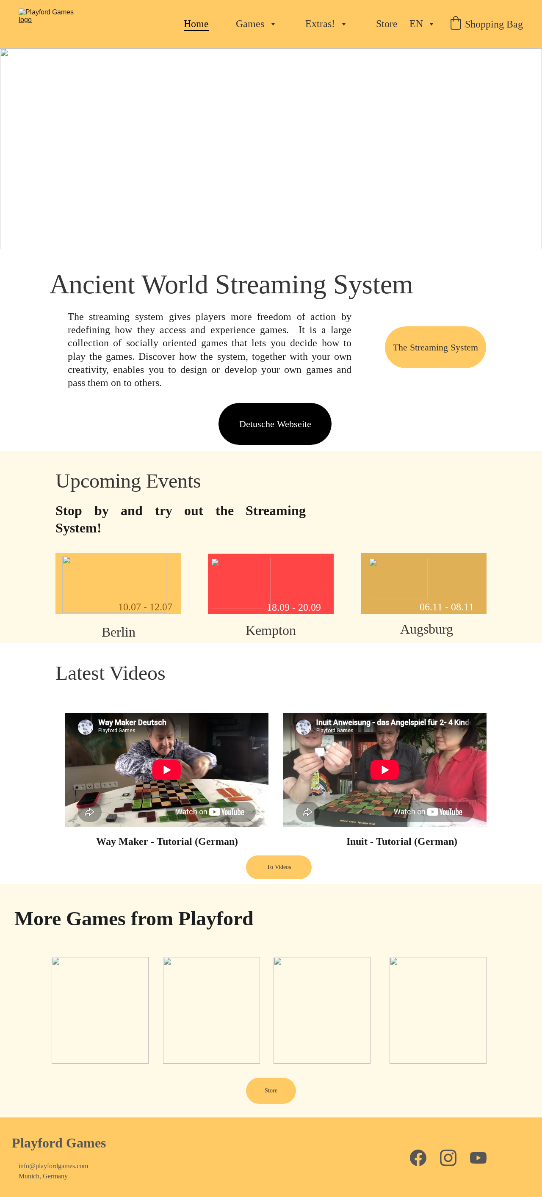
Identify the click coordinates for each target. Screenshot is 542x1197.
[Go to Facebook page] (418, 1158)
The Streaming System (435, 347)
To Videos (279, 867)
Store (387, 23)
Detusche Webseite (275, 424)
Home (196, 23)
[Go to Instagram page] (448, 1158)
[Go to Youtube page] (478, 1158)
